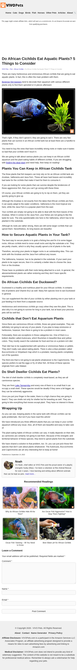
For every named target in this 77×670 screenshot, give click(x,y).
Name (5, 589)
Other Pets (51, 13)
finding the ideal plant (15, 162)
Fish (34, 13)
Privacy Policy (55, 633)
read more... (30, 474)
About (70, 13)
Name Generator (39, 633)
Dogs (21, 13)
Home (8, 13)
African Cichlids (19, 69)
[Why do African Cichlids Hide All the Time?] (20, 508)
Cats (15, 13)
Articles (61, 13)
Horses (41, 13)
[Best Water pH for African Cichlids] (56, 539)
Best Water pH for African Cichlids (57, 543)
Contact (25, 633)
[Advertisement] (38, 40)
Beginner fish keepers (12, 82)
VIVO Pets (5, 69)
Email (5, 600)
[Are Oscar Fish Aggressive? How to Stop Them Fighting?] (56, 508)
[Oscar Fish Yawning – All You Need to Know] (20, 539)
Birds (28, 13)
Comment (7, 561)
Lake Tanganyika (22, 385)
